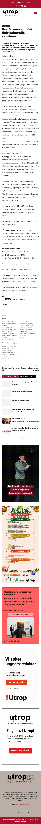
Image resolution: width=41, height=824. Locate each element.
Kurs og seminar (17, 23)
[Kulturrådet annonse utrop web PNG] (20, 643)
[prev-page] (20, 437)
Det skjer (9, 23)
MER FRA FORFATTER (27, 377)
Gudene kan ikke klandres (20, 400)
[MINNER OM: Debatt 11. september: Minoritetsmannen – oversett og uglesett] (6, 421)
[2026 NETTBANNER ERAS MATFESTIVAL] (20, 583)
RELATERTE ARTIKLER (10, 377)
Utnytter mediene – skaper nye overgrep (30, 369)
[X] (23, 812)
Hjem (3, 23)
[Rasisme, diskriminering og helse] (11, 350)
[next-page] (23, 437)
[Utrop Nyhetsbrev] (20, 764)
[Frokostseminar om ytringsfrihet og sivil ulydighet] (6, 384)
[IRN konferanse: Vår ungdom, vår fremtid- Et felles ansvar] (6, 411)
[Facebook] (13, 812)
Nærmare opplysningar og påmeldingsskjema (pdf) (20, 264)
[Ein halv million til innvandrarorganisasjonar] (28, 329)
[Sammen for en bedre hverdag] (6, 393)
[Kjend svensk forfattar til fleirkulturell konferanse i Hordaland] (11, 330)
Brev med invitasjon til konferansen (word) (17, 269)
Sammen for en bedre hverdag (22, 391)
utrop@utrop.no (24, 804)
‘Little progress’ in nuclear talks (11, 369)
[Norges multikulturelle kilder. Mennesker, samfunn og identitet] (6, 430)
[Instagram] (18, 812)
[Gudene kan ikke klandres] (6, 402)
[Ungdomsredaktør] (20, 703)
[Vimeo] (28, 812)
